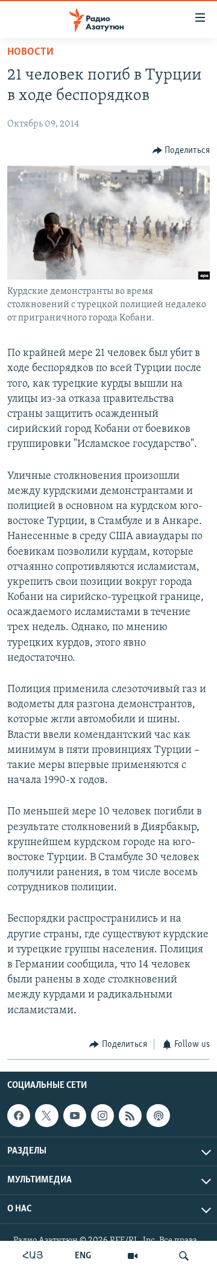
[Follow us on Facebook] (18, 1115)
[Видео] (133, 1256)
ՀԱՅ (32, 1256)
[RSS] (130, 1115)
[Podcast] (157, 1115)
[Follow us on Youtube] (74, 1115)
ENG (83, 1256)
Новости (30, 52)
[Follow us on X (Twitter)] (46, 1115)
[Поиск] (184, 1256)
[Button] (181, 150)
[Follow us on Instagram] (102, 1115)
